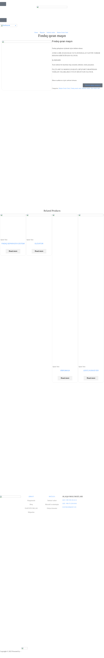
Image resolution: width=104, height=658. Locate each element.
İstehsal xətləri (51, 32)
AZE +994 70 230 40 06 (69, 503)
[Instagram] (65, 510)
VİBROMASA (65, 370)
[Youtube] (71, 510)
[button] (3, 4)
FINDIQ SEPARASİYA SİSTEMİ (13, 243)
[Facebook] (62, 510)
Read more (13, 251)
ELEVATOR (39, 243)
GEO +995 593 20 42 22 (69, 500)
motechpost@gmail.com (69, 507)
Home (36, 32)
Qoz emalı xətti (95, 88)
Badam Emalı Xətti (62, 32)
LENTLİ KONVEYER (91, 370)
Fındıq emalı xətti (76, 88)
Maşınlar (42, 32)
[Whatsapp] (68, 510)
